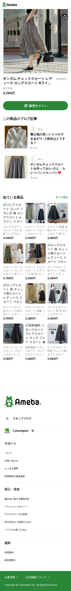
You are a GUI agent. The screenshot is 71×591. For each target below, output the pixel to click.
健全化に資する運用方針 (17, 498)
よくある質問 (11, 468)
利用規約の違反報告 (15, 476)
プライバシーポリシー (16, 506)
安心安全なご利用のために (18, 522)
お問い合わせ (11, 460)
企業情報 (10, 577)
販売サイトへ (38, 106)
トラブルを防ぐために (16, 529)
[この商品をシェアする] (65, 17)
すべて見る (62, 197)
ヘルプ (8, 453)
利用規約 (9, 552)
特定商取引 (10, 560)
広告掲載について (36, 577)
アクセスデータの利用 (16, 514)
